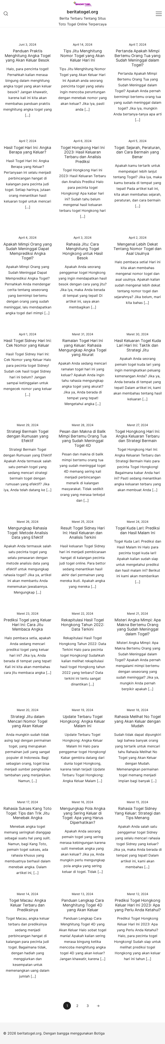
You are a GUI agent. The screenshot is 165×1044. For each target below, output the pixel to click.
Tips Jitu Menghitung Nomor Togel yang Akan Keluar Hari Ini (82, 55)
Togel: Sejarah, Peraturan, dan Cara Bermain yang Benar (137, 152)
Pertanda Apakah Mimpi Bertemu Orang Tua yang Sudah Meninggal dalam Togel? (137, 58)
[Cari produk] (6, 13)
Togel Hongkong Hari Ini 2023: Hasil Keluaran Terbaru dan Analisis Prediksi (83, 154)
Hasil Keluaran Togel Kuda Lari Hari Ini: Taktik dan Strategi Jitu (137, 345)
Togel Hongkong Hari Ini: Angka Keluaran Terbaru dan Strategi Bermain (137, 436)
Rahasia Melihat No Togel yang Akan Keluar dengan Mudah (137, 721)
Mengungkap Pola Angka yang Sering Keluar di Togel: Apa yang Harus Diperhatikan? (82, 815)
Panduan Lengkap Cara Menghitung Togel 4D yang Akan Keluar (82, 905)
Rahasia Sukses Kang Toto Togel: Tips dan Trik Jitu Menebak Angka (27, 813)
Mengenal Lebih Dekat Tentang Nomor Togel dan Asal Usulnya (137, 249)
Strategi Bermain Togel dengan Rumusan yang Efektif (27, 436)
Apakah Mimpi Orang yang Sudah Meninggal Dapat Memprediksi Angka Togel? (27, 251)
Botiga (99, 1033)
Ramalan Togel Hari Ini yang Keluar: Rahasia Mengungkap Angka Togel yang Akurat (82, 347)
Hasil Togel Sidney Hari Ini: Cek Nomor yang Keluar (28, 343)
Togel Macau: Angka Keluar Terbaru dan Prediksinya (27, 905)
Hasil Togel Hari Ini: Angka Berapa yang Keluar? (27, 150)
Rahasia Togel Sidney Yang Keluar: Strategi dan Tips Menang (137, 813)
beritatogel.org (82, 11)
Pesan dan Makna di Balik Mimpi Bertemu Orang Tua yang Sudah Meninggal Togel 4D (83, 438)
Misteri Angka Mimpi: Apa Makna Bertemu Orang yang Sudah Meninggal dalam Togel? (138, 627)
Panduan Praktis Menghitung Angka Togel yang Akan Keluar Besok (27, 55)
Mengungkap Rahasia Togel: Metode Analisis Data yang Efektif (27, 533)
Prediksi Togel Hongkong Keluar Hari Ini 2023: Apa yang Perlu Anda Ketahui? (138, 905)
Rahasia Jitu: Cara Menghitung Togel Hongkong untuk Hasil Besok (83, 251)
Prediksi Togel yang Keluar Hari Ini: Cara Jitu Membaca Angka (27, 624)
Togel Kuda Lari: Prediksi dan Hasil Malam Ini (137, 530)
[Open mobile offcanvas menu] (159, 13)
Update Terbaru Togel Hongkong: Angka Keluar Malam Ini (82, 721)
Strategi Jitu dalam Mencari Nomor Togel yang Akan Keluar (27, 721)
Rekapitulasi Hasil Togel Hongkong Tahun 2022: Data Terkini (82, 624)
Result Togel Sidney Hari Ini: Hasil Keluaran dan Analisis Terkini (83, 533)
